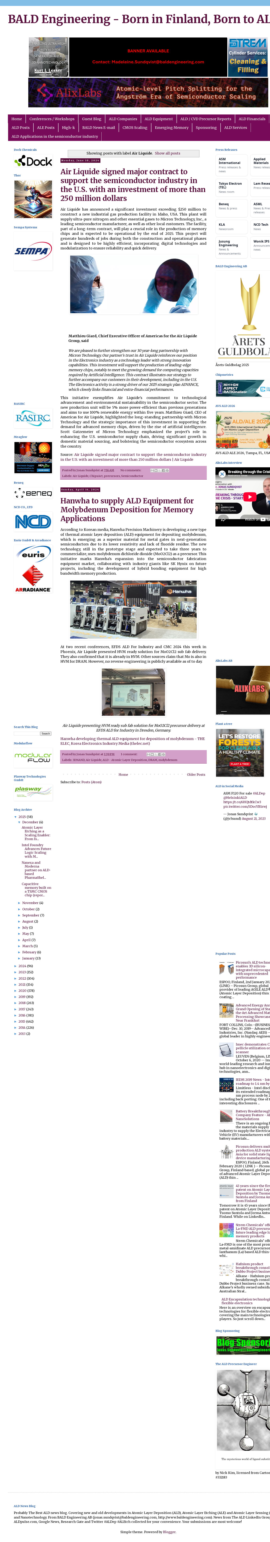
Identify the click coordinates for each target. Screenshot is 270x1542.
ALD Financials (252, 119)
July (25, 927)
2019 (22, 997)
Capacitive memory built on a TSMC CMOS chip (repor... (36, 889)
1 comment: (129, 754)
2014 (22, 1028)
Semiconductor (132, 476)
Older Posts (196, 775)
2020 (23, 991)
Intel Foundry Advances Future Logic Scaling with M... (36, 850)
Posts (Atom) (91, 782)
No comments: (131, 470)
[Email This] (152, 470)
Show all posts (167, 153)
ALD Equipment (159, 119)
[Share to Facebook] (163, 470)
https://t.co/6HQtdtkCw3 (242, 802)
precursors (112, 476)
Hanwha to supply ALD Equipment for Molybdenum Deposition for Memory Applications (127, 510)
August (28, 921)
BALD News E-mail (98, 127)
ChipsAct (96, 476)
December (30, 822)
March (28, 946)
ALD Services (235, 127)
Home (16, 119)
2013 (22, 1034)
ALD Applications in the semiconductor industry (55, 136)
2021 (22, 984)
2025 (23, 817)
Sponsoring (206, 127)
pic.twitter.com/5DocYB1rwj (245, 806)
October (29, 909)
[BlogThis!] (156, 470)
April (26, 940)
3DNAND (79, 760)
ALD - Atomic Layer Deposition (125, 760)
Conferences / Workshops (52, 119)
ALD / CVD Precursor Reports (205, 119)
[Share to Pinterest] (167, 470)
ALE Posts (46, 127)
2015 (22, 1021)
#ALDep (259, 793)
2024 (23, 966)
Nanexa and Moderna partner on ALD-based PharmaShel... (36, 870)
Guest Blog (91, 119)
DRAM (152, 760)
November (30, 903)
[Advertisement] (32, 337)
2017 (22, 1009)
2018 (22, 1003)
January (28, 958)
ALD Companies (123, 119)
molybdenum (167, 760)
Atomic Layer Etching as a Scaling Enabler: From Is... (36, 833)
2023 (23, 972)
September (31, 915)
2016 (22, 1015)
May (26, 934)
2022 (23, 978)
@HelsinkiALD (235, 798)
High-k (68, 127)
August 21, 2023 (254, 819)
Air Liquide (80, 476)
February (29, 952)
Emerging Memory (171, 127)
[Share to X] (160, 470)
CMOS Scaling (135, 127)
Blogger (169, 1532)
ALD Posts (21, 127)
